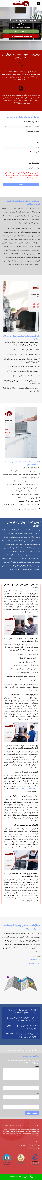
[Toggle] (38, 1010)
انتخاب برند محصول (31, 122)
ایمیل (37, 1093)
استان (36, 142)
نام (38, 1084)
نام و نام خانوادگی (32, 131)
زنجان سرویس (27, 216)
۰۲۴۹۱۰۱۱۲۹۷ (30, 1148)
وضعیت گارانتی (33, 163)
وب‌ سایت (36, 1103)
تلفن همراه (34, 152)
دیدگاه (36, 1066)
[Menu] (38, 3)
